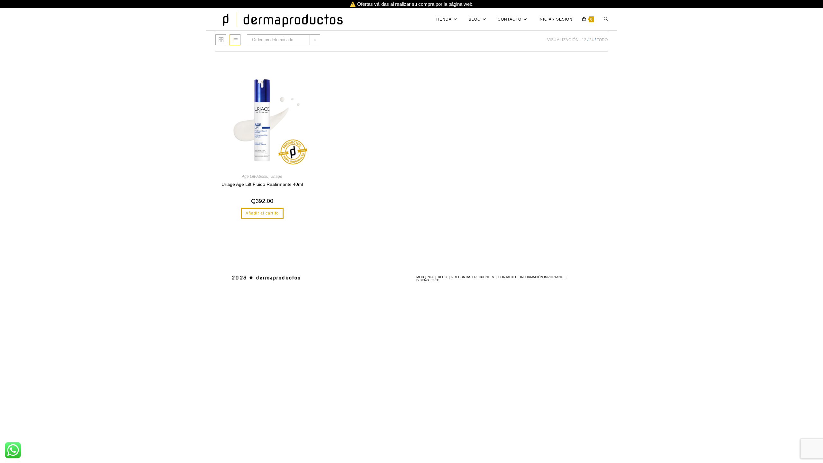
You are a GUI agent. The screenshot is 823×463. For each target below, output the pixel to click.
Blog (442, 277)
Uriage (276, 176)
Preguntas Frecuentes (472, 277)
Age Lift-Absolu (255, 176)
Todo (602, 40)
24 (591, 40)
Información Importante (542, 277)
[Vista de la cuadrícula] (220, 39)
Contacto (507, 277)
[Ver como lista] (235, 39)
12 (584, 40)
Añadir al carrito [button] (262, 213)
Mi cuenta (425, 277)
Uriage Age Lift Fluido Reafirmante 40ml (262, 184)
